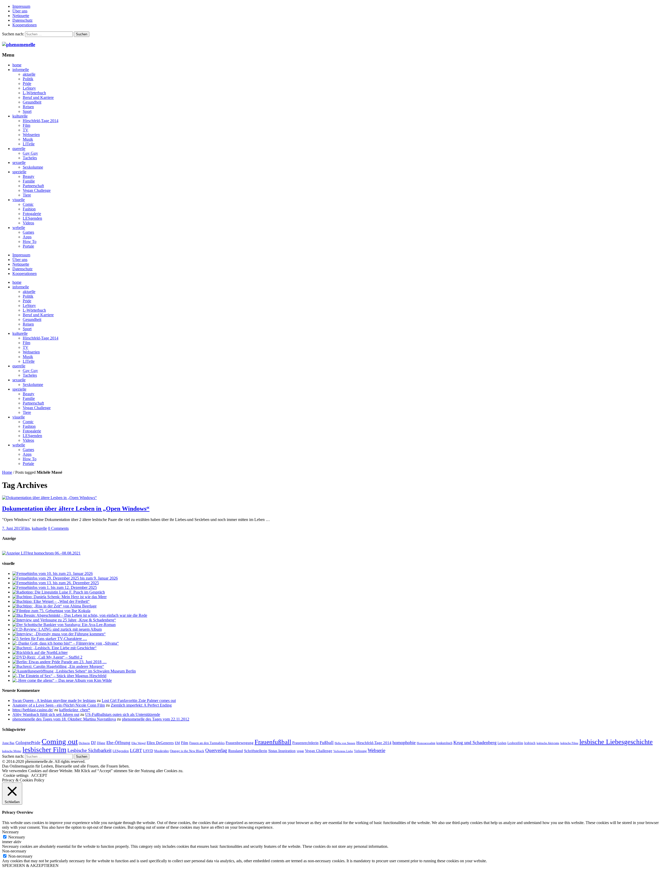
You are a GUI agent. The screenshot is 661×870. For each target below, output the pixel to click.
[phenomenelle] (18, 44)
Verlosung (360, 751)
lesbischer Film (44, 750)
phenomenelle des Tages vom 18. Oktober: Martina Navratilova (64, 719)
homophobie (404, 742)
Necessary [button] (10, 832)
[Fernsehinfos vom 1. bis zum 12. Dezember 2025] (54, 587)
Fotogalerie (32, 213)
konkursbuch (444, 743)
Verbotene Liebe (343, 751)
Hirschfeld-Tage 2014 (40, 120)
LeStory (29, 88)
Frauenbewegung (240, 743)
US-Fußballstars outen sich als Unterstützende (122, 714)
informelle (20, 69)
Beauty (28, 176)
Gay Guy (30, 153)
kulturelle (20, 116)
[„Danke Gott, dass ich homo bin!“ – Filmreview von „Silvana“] (65, 643)
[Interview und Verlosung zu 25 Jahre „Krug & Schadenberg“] (64, 620)
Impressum (21, 6)
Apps (27, 237)
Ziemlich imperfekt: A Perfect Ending (141, 705)
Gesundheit (32, 102)
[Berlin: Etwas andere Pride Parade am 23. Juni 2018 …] (59, 662)
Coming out (60, 741)
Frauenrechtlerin (305, 742)
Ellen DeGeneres (160, 743)
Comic (28, 204)
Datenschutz (22, 20)
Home (7, 472)
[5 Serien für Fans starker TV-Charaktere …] (49, 638)
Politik (28, 79)
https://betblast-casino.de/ (32, 710)
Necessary (16, 837)
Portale (28, 246)
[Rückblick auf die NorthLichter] (40, 652)
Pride (27, 83)
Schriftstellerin (255, 750)
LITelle (29, 144)
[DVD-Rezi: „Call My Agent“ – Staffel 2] (47, 657)
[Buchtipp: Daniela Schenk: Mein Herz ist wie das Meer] (59, 597)
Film (26, 125)
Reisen (28, 107)
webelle (18, 227)
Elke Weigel (138, 743)
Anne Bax (8, 743)
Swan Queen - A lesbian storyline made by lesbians (54, 700)
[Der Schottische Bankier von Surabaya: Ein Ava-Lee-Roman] (64, 624)
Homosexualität (426, 743)
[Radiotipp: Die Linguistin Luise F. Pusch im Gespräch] (58, 592)
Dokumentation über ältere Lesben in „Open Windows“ (75, 508)
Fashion (29, 209)
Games (28, 232)
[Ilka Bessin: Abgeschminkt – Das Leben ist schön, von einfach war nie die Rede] (79, 615)
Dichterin (84, 743)
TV (25, 130)
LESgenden (32, 218)
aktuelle (29, 74)
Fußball (327, 742)
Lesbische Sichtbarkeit (89, 750)
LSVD (148, 750)
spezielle (19, 172)
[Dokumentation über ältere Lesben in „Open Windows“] (49, 497)
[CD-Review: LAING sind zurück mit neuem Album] (57, 629)
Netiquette (20, 15)
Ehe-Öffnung (118, 742)
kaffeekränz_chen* (74, 710)
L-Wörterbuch (34, 93)
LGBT (136, 750)
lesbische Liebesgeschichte (616, 742)
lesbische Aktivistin (548, 743)
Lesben (502, 743)
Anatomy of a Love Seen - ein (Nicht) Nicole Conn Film (58, 705)
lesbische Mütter (11, 751)
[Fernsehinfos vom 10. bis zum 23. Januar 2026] (52, 573)
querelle (18, 148)
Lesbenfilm (515, 743)
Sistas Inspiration (282, 751)
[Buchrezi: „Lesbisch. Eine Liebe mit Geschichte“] (54, 648)
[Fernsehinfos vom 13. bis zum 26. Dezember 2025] (55, 583)
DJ (93, 742)
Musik (28, 139)
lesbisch (530, 743)
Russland (235, 750)
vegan (300, 751)
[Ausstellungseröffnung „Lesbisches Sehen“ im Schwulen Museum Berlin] (74, 671)
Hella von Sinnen (345, 743)
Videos (28, 223)
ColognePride (28, 742)
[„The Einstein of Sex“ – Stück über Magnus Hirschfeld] (59, 676)
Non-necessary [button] (14, 851)
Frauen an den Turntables (207, 743)
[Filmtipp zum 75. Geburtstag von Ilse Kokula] (51, 610)
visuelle (18, 199)
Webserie (376, 750)
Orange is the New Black (187, 751)
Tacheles (30, 158)
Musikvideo (161, 751)
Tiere (27, 195)
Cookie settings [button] (15, 775)
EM (177, 743)
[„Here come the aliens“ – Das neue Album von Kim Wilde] (62, 680)
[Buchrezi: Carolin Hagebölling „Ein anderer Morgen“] (58, 666)
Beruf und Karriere (38, 97)
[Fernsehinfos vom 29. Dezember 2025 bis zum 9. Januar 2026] (65, 578)
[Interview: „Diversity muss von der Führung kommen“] (59, 634)
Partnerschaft (33, 186)
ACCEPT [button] (39, 775)
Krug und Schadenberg (475, 742)
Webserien (31, 134)
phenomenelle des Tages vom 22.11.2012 (155, 719)
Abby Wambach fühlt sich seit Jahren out (45, 714)
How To (29, 241)
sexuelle (19, 162)
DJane (101, 743)
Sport (27, 111)
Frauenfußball (273, 742)
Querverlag (216, 750)
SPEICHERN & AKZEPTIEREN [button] (30, 865)
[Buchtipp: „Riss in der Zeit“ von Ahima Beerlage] (54, 606)
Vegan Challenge (37, 190)
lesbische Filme (569, 743)
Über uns (19, 11)
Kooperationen (24, 25)
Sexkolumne (33, 167)
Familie (29, 181)
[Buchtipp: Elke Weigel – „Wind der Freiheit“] (51, 601)
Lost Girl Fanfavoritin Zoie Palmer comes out (139, 700)
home (16, 65)
